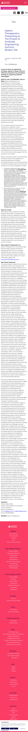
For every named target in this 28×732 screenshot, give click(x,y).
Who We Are (14, 680)
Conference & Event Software (14, 600)
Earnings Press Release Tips (13, 642)
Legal (13, 540)
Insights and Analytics (14, 565)
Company (13, 671)
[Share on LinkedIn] (22, 13)
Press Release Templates (14, 653)
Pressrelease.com (13, 699)
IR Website (13, 579)
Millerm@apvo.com (21, 511)
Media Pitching (13, 557)
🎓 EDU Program (13, 657)
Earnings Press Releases (13, 585)
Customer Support (13, 714)
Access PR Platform (13, 551)
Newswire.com (13, 697)
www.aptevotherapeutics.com (10, 259)
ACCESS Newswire (13, 695)
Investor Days (13, 587)
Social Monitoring (13, 563)
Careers (13, 686)
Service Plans (13, 620)
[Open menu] (25, 2)
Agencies (13, 538)
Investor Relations (13, 684)
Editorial (13, 717)
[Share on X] (18, 13)
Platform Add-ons (13, 623)
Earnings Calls (13, 583)
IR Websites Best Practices (13, 638)
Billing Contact (13, 719)
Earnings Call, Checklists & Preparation (13, 640)
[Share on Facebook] (14, 13)
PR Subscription (13, 609)
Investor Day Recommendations (13, 644)
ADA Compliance (14, 581)
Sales (13, 712)
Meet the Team (13, 682)
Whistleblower (13, 589)
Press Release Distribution (13, 553)
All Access (13, 598)
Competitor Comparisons (13, 636)
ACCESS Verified (14, 567)
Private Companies (13, 535)
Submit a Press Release (13, 611)
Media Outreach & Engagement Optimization (13, 634)
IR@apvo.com (9, 511)
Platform (14, 668)
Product (13, 666)
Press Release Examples (13, 655)
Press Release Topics (14, 632)
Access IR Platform (13, 577)
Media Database (13, 555)
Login (13, 708)
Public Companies (13, 533)
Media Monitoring (13, 559)
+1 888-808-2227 (13, 710)
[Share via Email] (26, 13)
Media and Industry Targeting (13, 561)
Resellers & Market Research (13, 542)
